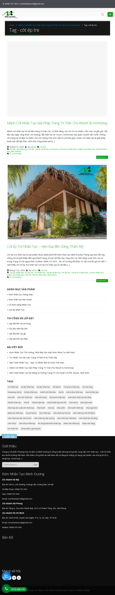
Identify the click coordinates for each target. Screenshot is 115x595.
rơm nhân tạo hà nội (61, 413)
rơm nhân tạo (44, 413)
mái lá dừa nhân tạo (74, 392)
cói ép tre (29, 272)
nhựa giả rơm (91, 408)
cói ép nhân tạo (17, 272)
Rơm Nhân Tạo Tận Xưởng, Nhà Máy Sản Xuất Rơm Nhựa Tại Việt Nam (42, 352)
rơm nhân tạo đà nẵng (88, 418)
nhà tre (51, 408)
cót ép (31, 149)
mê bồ (28, 275)
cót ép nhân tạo (42, 149)
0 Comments (16, 153)
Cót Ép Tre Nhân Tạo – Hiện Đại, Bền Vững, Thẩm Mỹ (45, 246)
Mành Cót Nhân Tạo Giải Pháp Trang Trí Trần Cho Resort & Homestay (57, 123)
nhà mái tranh (86, 402)
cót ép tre (54, 149)
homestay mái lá (14, 392)
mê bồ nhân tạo (39, 275)
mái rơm (11, 397)
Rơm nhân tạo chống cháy (21, 294)
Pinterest (14, 578)
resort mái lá (31, 413)
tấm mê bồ (16, 151)
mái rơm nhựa (41, 397)
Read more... (102, 157)
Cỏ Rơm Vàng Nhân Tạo (20, 305)
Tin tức (43, 147)
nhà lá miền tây (38, 402)
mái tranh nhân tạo (57, 397)
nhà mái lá (73, 402)
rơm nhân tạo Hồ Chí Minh (84, 413)
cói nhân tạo (21, 149)
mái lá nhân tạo (92, 392)
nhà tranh (41, 408)
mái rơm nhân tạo (25, 397)
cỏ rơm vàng (87, 387)
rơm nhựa (12, 423)
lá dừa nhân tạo (30, 392)
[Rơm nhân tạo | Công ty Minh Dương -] (10, 14)
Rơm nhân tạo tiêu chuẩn (20, 299)
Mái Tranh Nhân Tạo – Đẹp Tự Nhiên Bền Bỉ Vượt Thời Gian (36, 363)
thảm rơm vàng (88, 423)
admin (33, 147)
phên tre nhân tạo (15, 413)
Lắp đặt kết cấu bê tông (20, 323)
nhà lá (26, 402)
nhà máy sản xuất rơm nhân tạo (21, 408)
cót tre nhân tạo (96, 272)
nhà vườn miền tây (75, 408)
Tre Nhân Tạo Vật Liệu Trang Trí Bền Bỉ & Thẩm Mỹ (33, 357)
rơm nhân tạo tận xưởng (44, 418)
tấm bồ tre (52, 275)
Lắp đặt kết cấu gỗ (17, 334)
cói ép (12, 149)
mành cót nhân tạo (86, 149)
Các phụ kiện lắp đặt (18, 328)
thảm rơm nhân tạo (72, 423)
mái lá (61, 392)
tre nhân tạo (13, 428)
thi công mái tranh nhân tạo (49, 423)
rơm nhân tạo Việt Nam (66, 418)
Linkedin (19, 578)
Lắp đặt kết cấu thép (18, 339)
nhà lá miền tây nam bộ (56, 402)
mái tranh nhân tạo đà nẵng (79, 397)
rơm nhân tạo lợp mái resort (19, 418)
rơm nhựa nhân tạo (27, 423)
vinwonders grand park (31, 428)
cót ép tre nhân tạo (68, 149)
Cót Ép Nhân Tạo (17, 310)
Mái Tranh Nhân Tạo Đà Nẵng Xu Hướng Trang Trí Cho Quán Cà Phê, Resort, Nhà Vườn (49, 373)
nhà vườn (61, 408)
